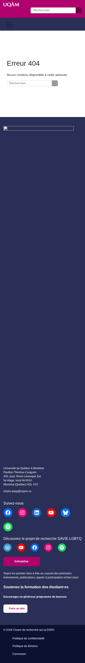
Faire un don (16, 608)
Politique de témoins (25, 646)
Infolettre (22, 561)
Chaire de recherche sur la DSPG (33, 630)
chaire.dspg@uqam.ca (17, 491)
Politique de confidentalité (28, 638)
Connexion (19, 654)
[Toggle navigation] (9, 24)
